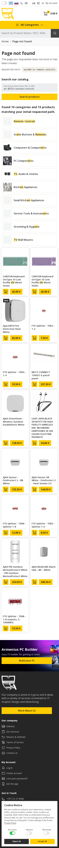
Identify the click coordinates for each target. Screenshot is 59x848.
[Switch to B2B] (4, 3)
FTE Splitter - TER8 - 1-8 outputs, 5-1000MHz (14, 619)
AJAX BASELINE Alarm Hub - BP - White (44, 568)
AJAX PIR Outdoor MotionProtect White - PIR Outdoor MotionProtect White (15, 571)
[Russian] (16, 3)
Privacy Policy (10, 823)
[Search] (55, 33)
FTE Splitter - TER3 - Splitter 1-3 (43, 525)
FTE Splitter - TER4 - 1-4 (14, 373)
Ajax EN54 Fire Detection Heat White (12, 328)
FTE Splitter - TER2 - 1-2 (43, 327)
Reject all (17, 841)
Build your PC (27, 660)
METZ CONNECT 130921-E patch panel (41, 375)
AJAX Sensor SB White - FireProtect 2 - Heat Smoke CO (44, 480)
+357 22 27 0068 (15, 798)
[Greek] (11, 3)
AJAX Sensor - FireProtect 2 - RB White (13, 480)
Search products (30, 96)
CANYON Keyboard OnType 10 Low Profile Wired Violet (42, 281)
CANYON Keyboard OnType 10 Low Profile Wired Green (14, 281)
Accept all (42, 841)
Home (5, 41)
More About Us (27, 710)
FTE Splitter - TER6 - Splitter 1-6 (14, 525)
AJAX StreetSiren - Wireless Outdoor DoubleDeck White (13, 421)
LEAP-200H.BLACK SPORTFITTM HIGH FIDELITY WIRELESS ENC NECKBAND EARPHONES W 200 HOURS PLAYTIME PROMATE (42, 428)
